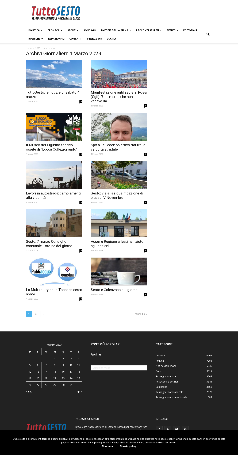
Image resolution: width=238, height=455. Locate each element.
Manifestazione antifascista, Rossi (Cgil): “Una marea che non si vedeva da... (119, 96)
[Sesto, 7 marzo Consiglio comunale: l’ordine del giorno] (54, 223)
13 (37, 371)
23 (63, 378)
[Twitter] (176, 429)
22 (54, 378)
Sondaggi (89, 30)
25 (78, 378)
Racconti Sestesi (147, 30)
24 (71, 378)
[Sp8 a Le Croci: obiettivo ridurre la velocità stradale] (119, 127)
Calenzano (161, 386)
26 (30, 385)
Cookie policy (128, 446)
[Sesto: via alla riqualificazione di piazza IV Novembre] (119, 175)
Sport (71, 30)
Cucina (111, 38)
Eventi (171, 30)
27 (37, 385)
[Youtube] (185, 429)
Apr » (79, 391)
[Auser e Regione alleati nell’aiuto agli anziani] (119, 223)
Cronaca (54, 30)
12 (30, 371)
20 (37, 378)
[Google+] (167, 429)
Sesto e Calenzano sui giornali (115, 290)
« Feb (29, 391)
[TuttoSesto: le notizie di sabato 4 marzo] (54, 74)
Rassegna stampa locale (169, 392)
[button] (208, 34)
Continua (107, 446)
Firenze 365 (94, 38)
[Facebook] (159, 429)
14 (45, 371)
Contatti (75, 38)
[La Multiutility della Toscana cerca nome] (54, 271)
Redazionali (56, 38)
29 (54, 385)
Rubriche (34, 38)
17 (71, 371)
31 (71, 385)
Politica (34, 30)
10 (71, 365)
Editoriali (190, 30)
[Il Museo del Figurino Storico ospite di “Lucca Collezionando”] (54, 127)
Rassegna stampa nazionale (171, 397)
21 (45, 378)
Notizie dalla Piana (114, 30)
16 (63, 371)
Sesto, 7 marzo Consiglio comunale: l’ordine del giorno (49, 243)
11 (78, 365)
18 (78, 371)
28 (45, 385)
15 (54, 371)
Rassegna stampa (166, 376)
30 (63, 385)
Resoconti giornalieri (167, 381)
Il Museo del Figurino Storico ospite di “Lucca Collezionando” (51, 147)
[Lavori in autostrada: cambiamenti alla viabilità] (54, 175)
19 (30, 378)
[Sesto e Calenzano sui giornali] (119, 271)
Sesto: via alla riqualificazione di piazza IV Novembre (117, 195)
